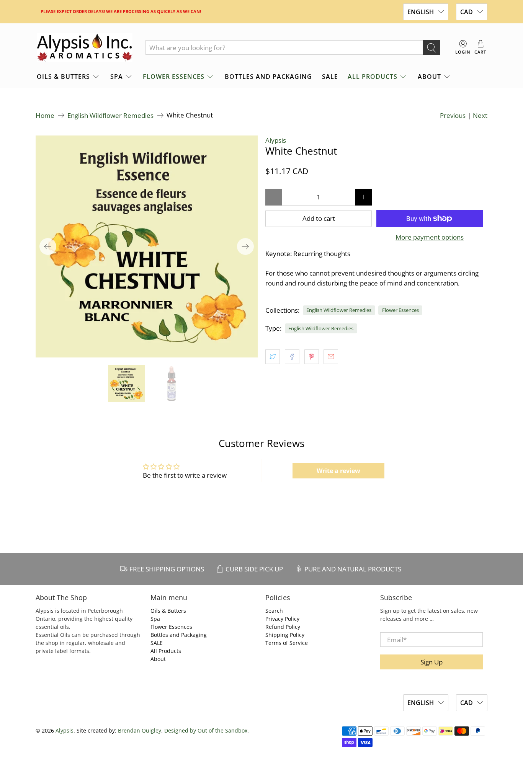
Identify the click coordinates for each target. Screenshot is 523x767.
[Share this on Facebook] (292, 356)
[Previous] (47, 246)
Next (480, 115)
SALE (330, 76)
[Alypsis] (84, 47)
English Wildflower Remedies (110, 115)
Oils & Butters (63, 76)
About (429, 76)
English (420, 12)
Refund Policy (282, 626)
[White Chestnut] (147, 246)
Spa (116, 76)
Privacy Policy (282, 618)
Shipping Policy (284, 634)
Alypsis (275, 140)
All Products (372, 76)
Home (45, 115)
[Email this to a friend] (331, 356)
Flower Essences (173, 76)
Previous (453, 115)
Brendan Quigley (139, 730)
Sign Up (431, 662)
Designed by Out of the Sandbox (205, 730)
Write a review (338, 471)
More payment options (430, 237)
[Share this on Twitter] (272, 356)
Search (274, 610)
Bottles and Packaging (268, 76)
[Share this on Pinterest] (311, 356)
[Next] (245, 246)
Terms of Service (286, 642)
